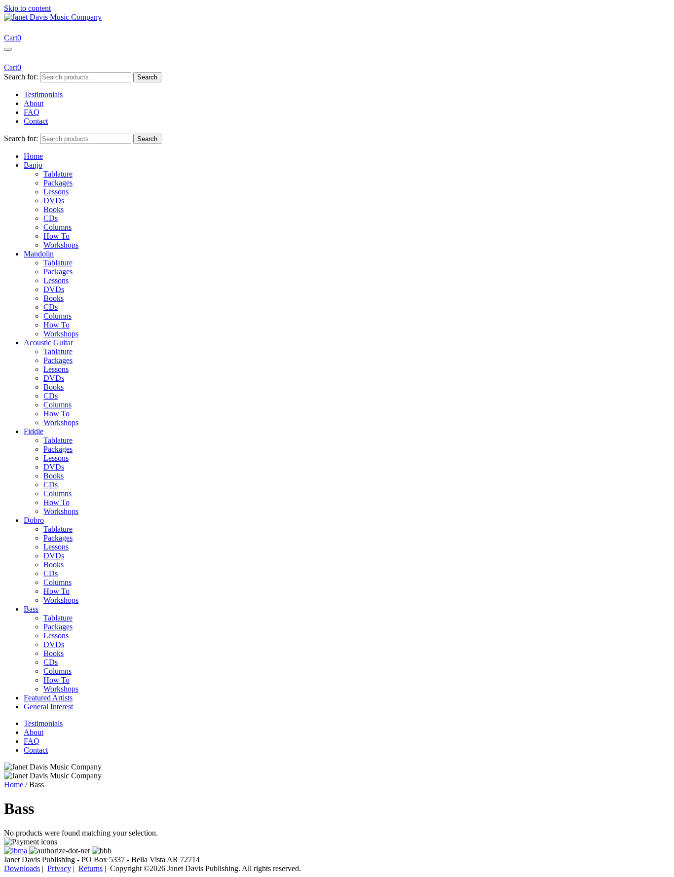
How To (56, 236)
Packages (58, 183)
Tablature (58, 174)
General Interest (48, 706)
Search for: (21, 77)
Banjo (33, 165)
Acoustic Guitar (48, 342)
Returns (90, 868)
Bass (31, 609)
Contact (36, 121)
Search (147, 77)
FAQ (31, 112)
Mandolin (39, 254)
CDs (50, 218)
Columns (57, 227)
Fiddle (33, 431)
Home (33, 156)
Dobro (34, 520)
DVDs (53, 200)
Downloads (22, 868)
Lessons (56, 191)
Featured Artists (48, 698)
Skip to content (27, 8)
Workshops (60, 245)
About (33, 103)
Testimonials (43, 94)
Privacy (59, 868)
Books (53, 209)
